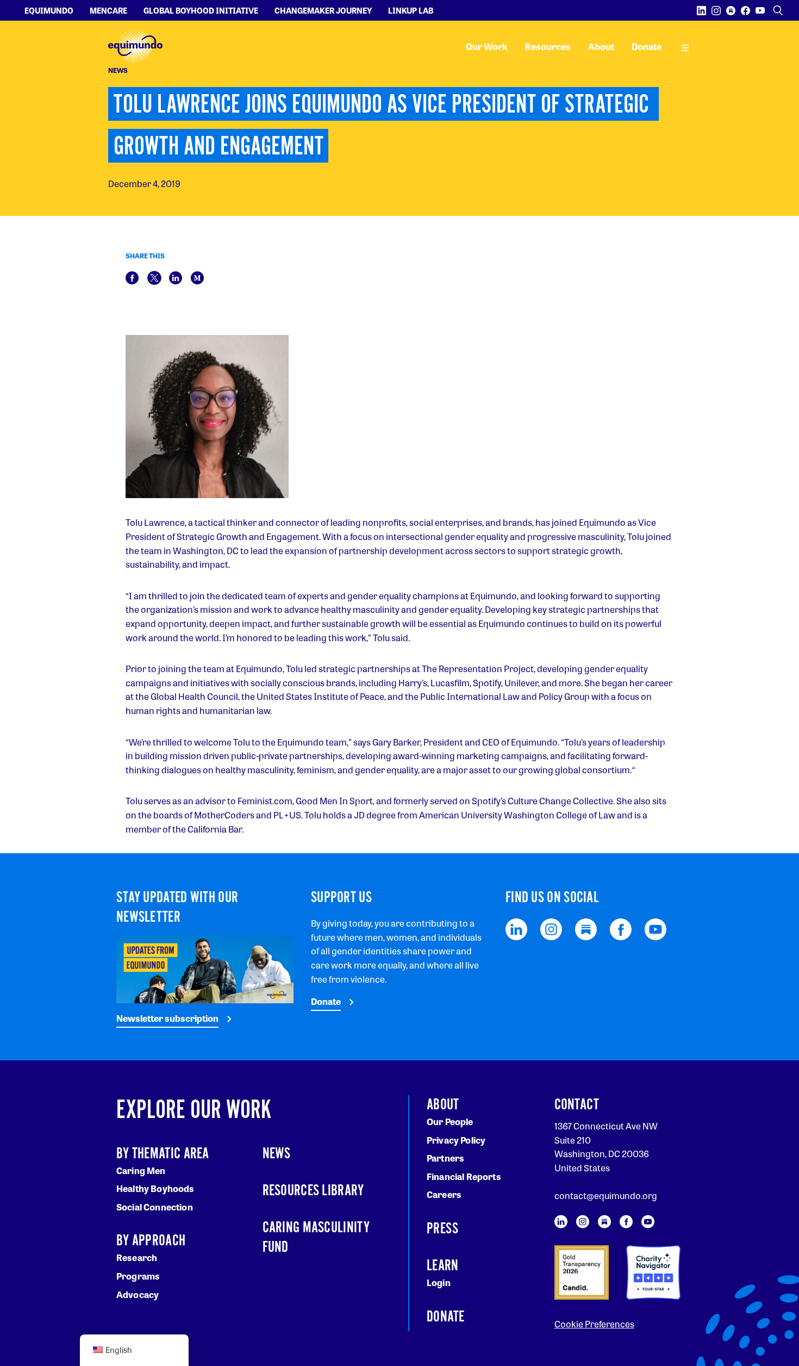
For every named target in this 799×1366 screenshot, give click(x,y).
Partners (445, 1158)
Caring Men (141, 1170)
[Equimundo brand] (135, 46)
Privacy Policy (456, 1140)
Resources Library (313, 1191)
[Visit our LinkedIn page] (701, 10)
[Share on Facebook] (132, 276)
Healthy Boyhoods (155, 1188)
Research (136, 1257)
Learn (443, 1266)
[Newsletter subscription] (205, 968)
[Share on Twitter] (154, 276)
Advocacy (137, 1294)
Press (443, 1229)
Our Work (487, 46)
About (601, 46)
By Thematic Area (162, 1154)
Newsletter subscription (167, 1018)
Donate (646, 46)
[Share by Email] (197, 276)
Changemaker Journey (323, 10)
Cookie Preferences (594, 1324)
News (277, 1154)
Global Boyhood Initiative (200, 10)
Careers (444, 1194)
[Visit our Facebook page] (745, 10)
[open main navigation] (685, 47)
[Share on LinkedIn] (175, 276)
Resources (548, 46)
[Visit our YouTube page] (760, 10)
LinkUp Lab (410, 10)
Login (439, 1282)
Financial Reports (464, 1176)
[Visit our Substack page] (730, 10)
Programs (138, 1276)
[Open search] (778, 10)
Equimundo (48, 10)
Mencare (108, 10)
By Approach (150, 1241)
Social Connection (154, 1207)
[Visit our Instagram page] (716, 10)
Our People (450, 1121)
